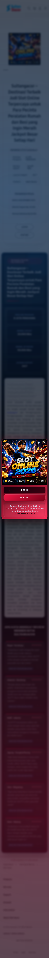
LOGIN (24, 490)
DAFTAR (24, 498)
